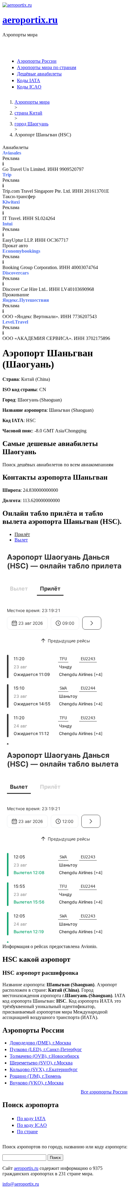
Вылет (21, 539)
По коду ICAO (32, 1125)
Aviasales (11, 152)
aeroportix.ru (30, 19)
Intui (7, 223)
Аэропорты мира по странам (46, 67)
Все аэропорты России (104, 1091)
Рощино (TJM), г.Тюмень (35, 1076)
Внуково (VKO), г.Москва (36, 1082)
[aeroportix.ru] (17, 5)
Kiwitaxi (11, 202)
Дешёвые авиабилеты (39, 73)
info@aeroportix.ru (20, 1184)
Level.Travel (15, 322)
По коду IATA (31, 1118)
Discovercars (15, 272)
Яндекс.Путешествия (25, 300)
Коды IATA (28, 80)
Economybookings (21, 251)
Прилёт (22, 534)
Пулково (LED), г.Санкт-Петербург (46, 1049)
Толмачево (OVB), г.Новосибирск (44, 1056)
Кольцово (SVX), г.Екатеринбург (44, 1069)
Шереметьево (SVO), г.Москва (41, 1062)
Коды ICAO (29, 86)
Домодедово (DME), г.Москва (40, 1042)
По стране (27, 1131)
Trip (6, 174)
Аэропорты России (37, 61)
